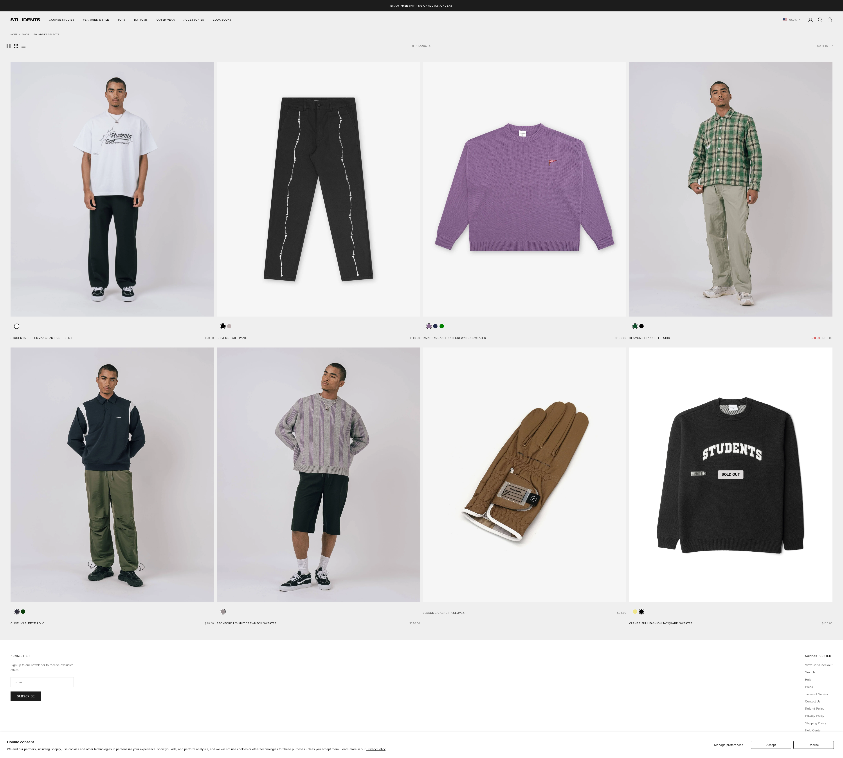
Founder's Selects (46, 34)
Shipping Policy (815, 723)
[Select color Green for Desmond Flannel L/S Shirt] (635, 326)
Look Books (222, 19)
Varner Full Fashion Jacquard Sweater (661, 623)
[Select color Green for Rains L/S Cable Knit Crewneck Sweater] (441, 326)
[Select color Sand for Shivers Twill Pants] (229, 326)
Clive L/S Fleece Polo (28, 623)
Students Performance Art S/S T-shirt (41, 338)
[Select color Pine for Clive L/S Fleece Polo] (23, 611)
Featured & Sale (96, 19)
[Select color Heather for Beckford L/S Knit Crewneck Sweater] (223, 611)
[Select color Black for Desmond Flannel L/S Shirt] (641, 326)
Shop (25, 34)
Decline (814, 745)
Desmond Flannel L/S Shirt (650, 338)
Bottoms (141, 19)
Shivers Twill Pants (232, 338)
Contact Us (812, 701)
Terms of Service (816, 694)
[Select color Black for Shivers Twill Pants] (223, 326)
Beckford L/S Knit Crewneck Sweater (247, 623)
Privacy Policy (375, 749)
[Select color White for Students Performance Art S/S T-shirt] (16, 326)
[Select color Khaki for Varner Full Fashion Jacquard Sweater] (635, 611)
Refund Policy (814, 708)
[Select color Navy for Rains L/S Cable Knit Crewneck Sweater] (435, 326)
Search (810, 672)
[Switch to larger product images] (9, 46)
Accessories (194, 19)
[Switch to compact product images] (23, 46)
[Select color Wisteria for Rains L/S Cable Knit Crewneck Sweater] (429, 326)
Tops (121, 19)
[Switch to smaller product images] (16, 46)
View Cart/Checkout (818, 665)
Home (14, 34)
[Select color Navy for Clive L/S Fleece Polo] (16, 611)
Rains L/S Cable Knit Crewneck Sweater (454, 338)
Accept (771, 745)
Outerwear (166, 19)
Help (808, 679)
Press (809, 687)
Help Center (813, 730)
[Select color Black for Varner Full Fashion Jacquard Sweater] (641, 611)
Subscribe (26, 696)
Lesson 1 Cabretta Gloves (444, 612)
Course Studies (61, 19)
